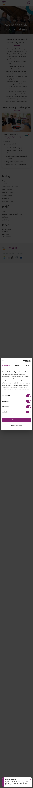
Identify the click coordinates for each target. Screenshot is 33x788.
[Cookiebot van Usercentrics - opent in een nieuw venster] (23, 361)
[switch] (28, 401)
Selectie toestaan (16, 425)
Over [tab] (27, 365)
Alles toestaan (16, 420)
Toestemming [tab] (6, 365)
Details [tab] (17, 365)
